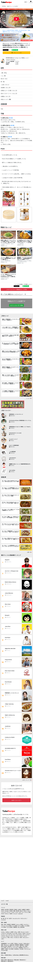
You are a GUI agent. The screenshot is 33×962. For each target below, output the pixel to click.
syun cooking (12, 470)
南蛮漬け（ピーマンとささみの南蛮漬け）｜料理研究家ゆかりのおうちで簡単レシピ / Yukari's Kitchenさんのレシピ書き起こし (24, 258)
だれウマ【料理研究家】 (14, 445)
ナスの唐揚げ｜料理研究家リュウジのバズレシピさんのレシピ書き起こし (11, 391)
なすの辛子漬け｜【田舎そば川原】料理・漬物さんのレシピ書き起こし (11, 336)
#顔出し (17, 30)
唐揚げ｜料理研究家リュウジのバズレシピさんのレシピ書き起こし (11, 320)
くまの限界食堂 (12, 451)
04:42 (10, 136)
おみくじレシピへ (16, 800)
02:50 (12, 125)
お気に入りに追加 (17, 52)
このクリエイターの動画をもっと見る (16, 289)
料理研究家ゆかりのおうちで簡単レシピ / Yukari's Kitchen (19, 426)
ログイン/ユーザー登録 (16, 305)
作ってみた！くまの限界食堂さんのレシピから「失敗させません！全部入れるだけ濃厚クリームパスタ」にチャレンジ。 (11, 488)
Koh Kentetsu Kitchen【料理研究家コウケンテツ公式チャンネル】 (20, 420)
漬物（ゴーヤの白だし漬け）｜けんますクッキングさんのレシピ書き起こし (11, 375)
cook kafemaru (12, 457)
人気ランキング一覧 (26, 780)
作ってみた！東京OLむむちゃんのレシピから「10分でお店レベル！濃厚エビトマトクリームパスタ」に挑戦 (10, 539)
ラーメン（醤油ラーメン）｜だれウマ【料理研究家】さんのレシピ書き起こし (8, 258)
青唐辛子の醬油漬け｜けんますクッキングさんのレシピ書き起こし (11, 367)
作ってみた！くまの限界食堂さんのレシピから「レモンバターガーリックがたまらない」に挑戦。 (11, 546)
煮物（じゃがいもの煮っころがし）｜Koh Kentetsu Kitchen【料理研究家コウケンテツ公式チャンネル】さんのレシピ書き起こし (11, 351)
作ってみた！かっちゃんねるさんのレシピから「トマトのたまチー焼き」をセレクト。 (11, 524)
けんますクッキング (13, 439)
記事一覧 (29, 552)
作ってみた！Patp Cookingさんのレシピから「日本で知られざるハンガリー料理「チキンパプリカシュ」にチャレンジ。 (10, 481)
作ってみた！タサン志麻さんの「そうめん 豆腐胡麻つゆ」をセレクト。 (11, 510)
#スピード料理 (6, 30)
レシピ (7, 900)
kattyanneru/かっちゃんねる (15, 432)
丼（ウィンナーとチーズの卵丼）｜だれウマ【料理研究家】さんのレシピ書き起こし (11, 344)
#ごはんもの (14, 31)
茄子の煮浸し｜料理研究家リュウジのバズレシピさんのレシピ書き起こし (11, 383)
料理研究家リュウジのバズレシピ (16, 414)
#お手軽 (19, 31)
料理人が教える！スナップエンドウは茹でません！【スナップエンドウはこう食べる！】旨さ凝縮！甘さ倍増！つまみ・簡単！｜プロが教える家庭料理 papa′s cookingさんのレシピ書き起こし (8, 241)
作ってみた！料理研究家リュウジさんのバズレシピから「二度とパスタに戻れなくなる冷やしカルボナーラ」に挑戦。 (11, 531)
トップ (2, 900)
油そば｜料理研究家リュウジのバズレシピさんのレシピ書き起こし (11, 359)
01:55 (11, 118)
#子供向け (12, 30)
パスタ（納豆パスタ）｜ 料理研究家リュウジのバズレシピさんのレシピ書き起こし (11, 328)
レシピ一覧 (28, 398)
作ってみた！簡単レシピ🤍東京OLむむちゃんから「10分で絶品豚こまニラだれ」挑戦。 (10, 517)
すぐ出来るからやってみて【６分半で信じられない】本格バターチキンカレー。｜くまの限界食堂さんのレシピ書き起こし (24, 241)
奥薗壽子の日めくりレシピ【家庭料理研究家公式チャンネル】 (20, 464)
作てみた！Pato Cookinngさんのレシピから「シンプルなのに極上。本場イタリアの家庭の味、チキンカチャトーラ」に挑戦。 (11, 503)
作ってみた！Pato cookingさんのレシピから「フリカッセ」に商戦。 (10, 495)
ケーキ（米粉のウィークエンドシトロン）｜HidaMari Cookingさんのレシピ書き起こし (8, 275)
